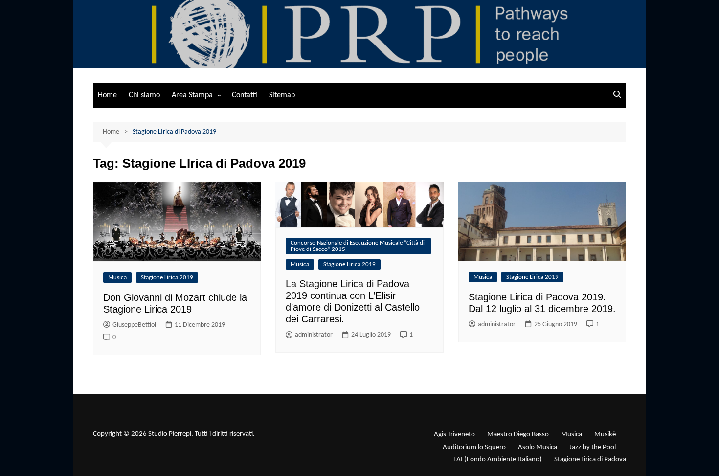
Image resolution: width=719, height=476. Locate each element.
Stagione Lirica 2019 (167, 277)
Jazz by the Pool (592, 447)
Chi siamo (144, 95)
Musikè (605, 434)
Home (107, 95)
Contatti (244, 95)
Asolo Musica (537, 447)
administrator (314, 335)
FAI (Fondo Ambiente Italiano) (497, 459)
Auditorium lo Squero (474, 447)
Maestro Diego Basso (518, 434)
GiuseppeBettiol (134, 325)
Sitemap (282, 95)
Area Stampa (192, 95)
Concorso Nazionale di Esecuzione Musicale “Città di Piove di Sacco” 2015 (358, 246)
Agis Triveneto (454, 434)
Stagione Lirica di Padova (590, 459)
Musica (117, 277)
